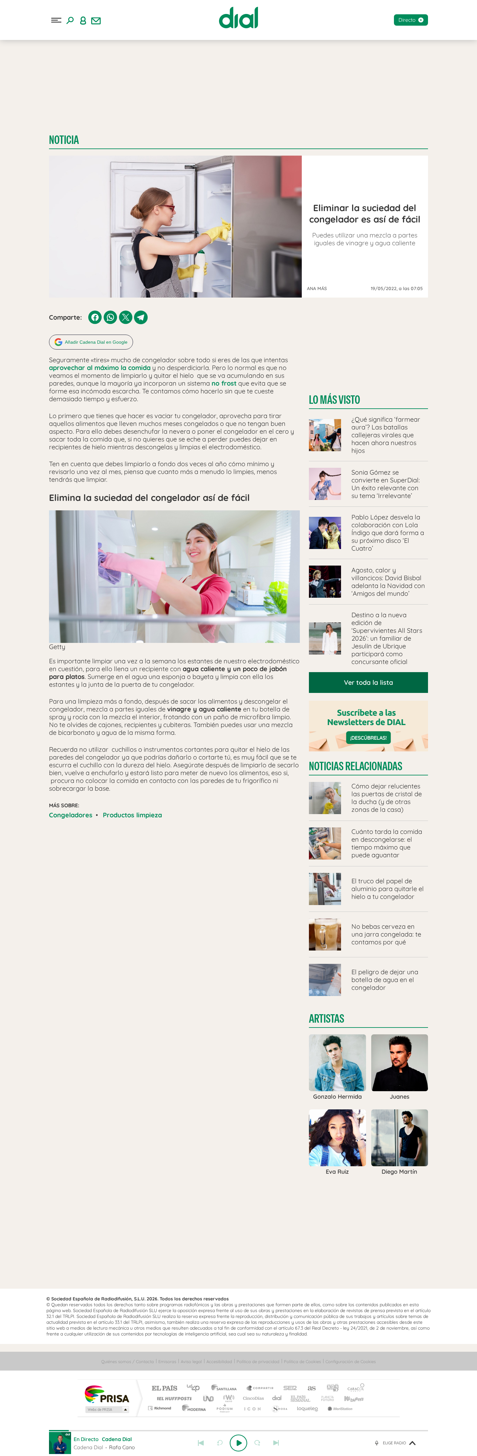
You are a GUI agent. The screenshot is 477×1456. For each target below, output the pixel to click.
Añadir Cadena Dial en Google (96, 342)
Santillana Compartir (260, 1389)
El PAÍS (164, 1389)
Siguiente (276, 1443)
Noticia (64, 139)
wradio (227, 1398)
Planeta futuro (325, 1398)
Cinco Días (252, 1398)
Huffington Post (173, 1398)
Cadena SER (288, 1389)
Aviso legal (191, 1361)
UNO (209, 1398)
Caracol (354, 1389)
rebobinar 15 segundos (219, 1443)
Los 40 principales (195, 1389)
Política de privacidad (258, 1361)
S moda (279, 1408)
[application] (174, 642)
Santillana (226, 1389)
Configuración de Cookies (350, 1361)
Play (238, 1443)
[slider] (238, 1430)
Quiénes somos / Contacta (127, 1361)
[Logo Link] (238, 18)
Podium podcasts (224, 1408)
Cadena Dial (277, 1398)
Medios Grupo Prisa (106, 1409)
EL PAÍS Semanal (301, 1398)
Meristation (339, 1408)
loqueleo (308, 1408)
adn (330, 1389)
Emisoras (167, 1361)
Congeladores (70, 815)
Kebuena (348, 1398)
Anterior (201, 1443)
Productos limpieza (132, 815)
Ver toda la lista (368, 682)
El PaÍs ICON (252, 1408)
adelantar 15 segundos (257, 1443)
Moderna (192, 1408)
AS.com (309, 1389)
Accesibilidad (219, 1361)
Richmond (160, 1408)
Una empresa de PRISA (106, 1394)
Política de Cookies (302, 1361)
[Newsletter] (96, 20)
